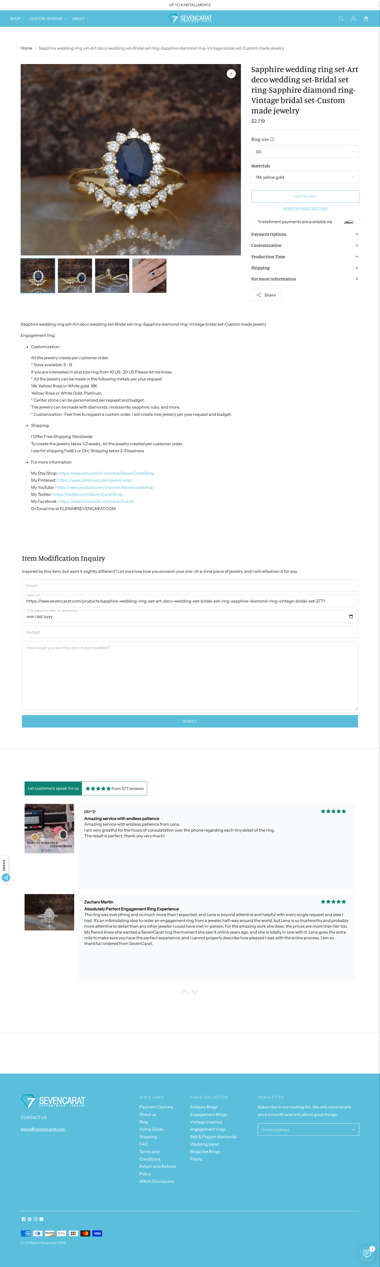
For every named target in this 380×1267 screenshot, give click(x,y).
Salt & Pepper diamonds (213, 1136)
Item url (33, 595)
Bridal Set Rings (205, 1151)
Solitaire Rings (204, 1106)
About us (147, 1114)
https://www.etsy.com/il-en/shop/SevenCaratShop (106, 473)
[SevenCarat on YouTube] (41, 1219)
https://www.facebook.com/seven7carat (96, 501)
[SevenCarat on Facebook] (24, 1219)
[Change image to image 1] (38, 276)
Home (26, 48)
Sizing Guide (151, 1129)
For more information (273, 278)
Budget (33, 626)
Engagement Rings (208, 1114)
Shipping (260, 267)
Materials (260, 165)
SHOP (15, 18)
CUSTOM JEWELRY (46, 18)
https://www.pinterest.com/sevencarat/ (95, 480)
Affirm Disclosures (156, 1181)
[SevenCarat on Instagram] (35, 1219)
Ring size (260, 139)
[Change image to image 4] (149, 276)
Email (31, 579)
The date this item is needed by (52, 610)
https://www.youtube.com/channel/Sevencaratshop (104, 487)
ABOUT (78, 18)
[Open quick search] (341, 18)
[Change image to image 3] (112, 276)
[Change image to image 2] (75, 276)
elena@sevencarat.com (43, 1129)
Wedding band (204, 1144)
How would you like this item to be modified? (63, 641)
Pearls (196, 1159)
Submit (190, 721)
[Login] (353, 18)
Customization (266, 245)
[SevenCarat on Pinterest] (30, 1219)
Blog (143, 1121)
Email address (274, 1124)
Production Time (268, 256)
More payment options (305, 208)
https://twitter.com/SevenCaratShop (88, 494)
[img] (98, 788)
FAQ (143, 1144)
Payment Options (268, 234)
